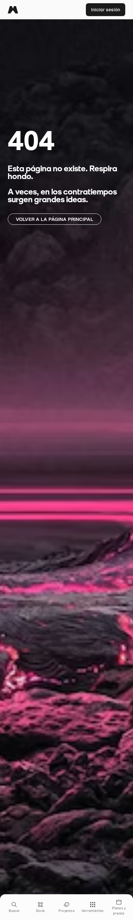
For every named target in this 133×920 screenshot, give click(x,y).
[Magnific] (13, 10)
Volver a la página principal (54, 219)
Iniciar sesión (105, 10)
